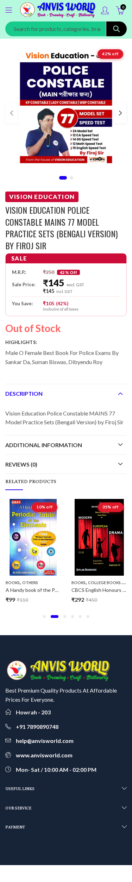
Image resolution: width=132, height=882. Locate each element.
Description (24, 393)
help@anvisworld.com (45, 740)
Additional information (43, 445)
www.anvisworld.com (44, 755)
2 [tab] (71, 178)
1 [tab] (63, 178)
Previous (11, 113)
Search (116, 28)
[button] (44, 616)
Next (120, 113)
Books (13, 582)
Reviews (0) (21, 464)
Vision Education (42, 196)
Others (30, 582)
